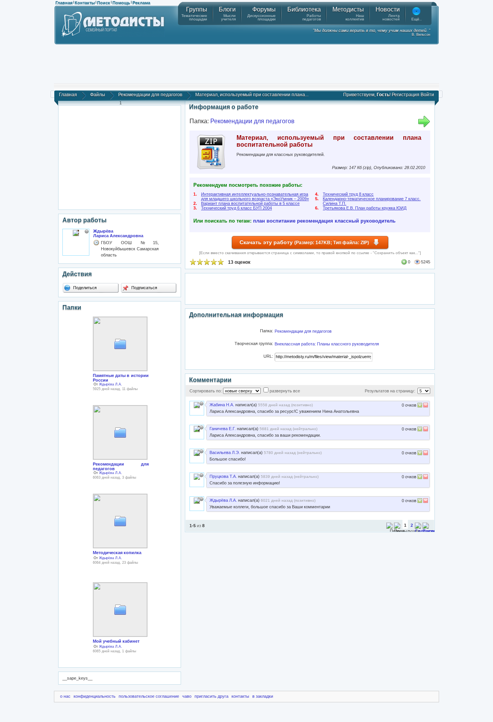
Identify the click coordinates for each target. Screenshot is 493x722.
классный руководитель (365, 221)
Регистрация (405, 94)
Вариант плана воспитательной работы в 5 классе (250, 203)
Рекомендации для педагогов (150, 94)
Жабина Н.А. (222, 404)
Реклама (141, 2)
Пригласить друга (211, 696)
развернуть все (285, 391)
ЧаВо (186, 696)
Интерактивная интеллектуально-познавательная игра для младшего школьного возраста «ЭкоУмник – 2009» (255, 196)
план (259, 221)
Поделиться (84, 287)
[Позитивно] (420, 406)
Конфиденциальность (95, 696)
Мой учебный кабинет (116, 641)
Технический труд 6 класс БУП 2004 (236, 208)
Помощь (121, 2)
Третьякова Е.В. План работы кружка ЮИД (364, 208)
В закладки (262, 696)
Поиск (103, 2)
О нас (65, 696)
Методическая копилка (117, 552)
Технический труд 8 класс (348, 194)
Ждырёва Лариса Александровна (118, 233)
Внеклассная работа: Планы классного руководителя (327, 344)
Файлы (97, 94)
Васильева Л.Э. (225, 452)
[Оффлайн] (86, 231)
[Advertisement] (246, 63)
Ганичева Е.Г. (223, 428)
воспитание (281, 221)
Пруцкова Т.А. (223, 476)
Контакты (85, 2)
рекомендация (315, 221)
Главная (63, 2)
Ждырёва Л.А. (110, 384)
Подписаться (143, 287)
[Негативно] (425, 406)
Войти (427, 94)
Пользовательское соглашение (149, 696)
